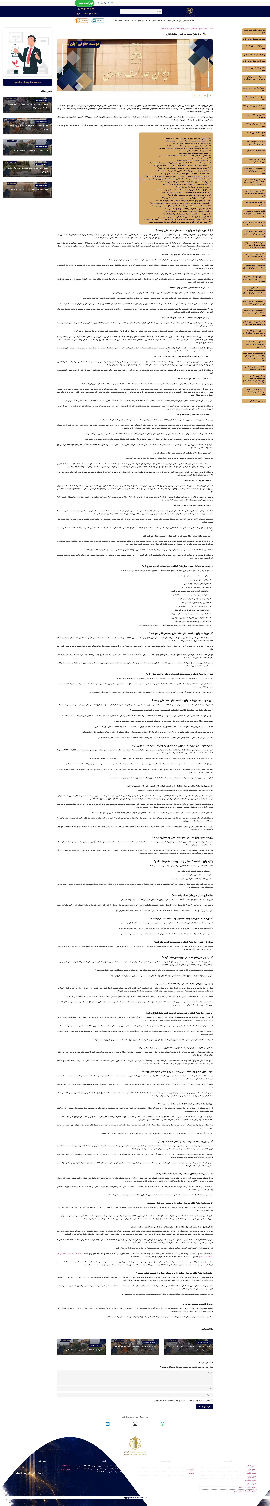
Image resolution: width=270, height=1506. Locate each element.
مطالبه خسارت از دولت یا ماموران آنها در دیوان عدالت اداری (254, 368)
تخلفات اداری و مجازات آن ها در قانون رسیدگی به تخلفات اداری (254, 223)
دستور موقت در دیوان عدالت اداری (255, 46)
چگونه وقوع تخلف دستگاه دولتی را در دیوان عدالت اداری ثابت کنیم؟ (185, 184)
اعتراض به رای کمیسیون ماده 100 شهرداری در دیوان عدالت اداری (254, 302)
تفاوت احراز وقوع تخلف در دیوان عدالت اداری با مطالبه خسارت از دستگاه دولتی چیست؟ (177, 222)
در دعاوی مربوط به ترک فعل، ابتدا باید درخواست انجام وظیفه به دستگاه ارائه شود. (183, 155)
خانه (211, 28)
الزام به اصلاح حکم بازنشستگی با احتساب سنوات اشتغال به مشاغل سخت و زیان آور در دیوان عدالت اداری (254, 291)
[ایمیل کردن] (210, 95)
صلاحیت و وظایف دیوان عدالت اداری (254, 31)
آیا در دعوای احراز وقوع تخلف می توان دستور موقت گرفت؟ (188, 195)
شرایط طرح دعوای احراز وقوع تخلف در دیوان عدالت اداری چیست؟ (187, 138)
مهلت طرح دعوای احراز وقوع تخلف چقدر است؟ (192, 187)
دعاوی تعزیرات (251, 1469)
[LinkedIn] (107, 1424)
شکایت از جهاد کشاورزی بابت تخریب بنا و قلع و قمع (84, 1350)
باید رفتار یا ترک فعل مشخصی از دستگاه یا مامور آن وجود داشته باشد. (187, 141)
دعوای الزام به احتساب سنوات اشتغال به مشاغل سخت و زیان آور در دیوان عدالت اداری (254, 245)
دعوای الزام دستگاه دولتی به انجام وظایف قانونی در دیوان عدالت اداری (255, 344)
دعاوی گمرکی (251, 1466)
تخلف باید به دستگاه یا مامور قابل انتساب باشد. (193, 151)
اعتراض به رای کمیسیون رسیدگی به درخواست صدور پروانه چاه (254, 322)
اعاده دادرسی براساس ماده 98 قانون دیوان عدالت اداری (255, 142)
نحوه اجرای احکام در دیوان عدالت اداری (256, 151)
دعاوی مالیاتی (251, 1484)
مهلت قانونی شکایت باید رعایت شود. (197, 158)
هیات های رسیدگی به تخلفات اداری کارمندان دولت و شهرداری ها (254, 233)
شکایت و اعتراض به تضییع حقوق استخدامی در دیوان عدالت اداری (254, 213)
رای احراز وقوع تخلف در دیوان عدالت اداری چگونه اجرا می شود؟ (187, 208)
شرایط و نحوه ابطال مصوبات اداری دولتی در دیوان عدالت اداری (255, 391)
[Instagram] (112, 3)
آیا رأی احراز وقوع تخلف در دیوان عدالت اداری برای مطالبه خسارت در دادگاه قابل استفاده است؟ (176, 219)
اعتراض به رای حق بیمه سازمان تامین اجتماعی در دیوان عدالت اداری (254, 170)
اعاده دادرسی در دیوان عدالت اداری (255, 124)
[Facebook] (108, 3)
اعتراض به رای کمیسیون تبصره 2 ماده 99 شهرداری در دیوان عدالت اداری (254, 312)
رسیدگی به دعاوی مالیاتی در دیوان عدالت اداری (255, 160)
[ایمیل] (101, 3)
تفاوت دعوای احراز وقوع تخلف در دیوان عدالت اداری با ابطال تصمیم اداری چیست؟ (180, 206)
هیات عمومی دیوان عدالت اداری (254, 39)
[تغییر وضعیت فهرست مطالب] (208, 135)
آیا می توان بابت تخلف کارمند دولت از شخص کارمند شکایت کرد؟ (186, 211)
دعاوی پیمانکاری (250, 1480)
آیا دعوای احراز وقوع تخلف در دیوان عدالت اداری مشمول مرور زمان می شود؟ (183, 216)
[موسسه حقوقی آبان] (189, 11)
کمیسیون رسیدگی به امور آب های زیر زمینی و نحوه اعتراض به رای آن (254, 333)
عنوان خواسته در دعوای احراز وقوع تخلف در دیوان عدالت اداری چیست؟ (184, 173)
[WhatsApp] (98, 3)
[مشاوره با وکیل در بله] (98, 20)
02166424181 (65, 1466)
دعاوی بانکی (251, 1473)
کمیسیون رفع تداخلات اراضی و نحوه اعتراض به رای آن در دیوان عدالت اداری (254, 279)
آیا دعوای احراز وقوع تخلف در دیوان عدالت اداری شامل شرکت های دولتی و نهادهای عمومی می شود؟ (174, 179)
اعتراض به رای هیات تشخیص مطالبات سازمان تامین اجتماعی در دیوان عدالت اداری (254, 182)
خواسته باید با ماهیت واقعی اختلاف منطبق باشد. (193, 153)
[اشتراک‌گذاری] (205, 95)
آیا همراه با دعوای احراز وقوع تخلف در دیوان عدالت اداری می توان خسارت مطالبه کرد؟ (179, 203)
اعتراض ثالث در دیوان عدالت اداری (255, 68)
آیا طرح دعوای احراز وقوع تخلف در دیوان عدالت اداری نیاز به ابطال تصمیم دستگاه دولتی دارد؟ (177, 176)
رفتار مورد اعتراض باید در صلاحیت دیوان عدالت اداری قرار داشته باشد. (186, 146)
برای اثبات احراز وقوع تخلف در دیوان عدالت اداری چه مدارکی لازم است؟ (184, 181)
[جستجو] (122, 11)
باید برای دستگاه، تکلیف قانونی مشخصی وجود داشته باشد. (190, 143)
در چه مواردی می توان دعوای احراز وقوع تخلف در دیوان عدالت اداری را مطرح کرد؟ (181, 165)
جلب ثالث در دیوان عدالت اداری (254, 61)
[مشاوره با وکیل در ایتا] (82, 20)
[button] (165, 20)
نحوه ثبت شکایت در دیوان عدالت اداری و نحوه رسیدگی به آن (254, 79)
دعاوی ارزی (252, 1476)
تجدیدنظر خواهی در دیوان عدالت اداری (253, 107)
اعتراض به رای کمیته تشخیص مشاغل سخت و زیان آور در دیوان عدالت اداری (254, 267)
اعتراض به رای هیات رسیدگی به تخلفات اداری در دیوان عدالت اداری (254, 193)
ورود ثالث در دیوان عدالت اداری (254, 54)
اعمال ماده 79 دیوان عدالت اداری (256, 133)
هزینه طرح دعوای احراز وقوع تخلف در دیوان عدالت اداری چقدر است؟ (185, 192)
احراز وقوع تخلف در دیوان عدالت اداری (254, 89)
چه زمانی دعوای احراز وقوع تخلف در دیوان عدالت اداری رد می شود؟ (185, 197)
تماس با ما (190, 1469)
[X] (105, 3)
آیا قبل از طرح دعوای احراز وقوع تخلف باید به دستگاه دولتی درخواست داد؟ (183, 189)
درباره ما (191, 1473)
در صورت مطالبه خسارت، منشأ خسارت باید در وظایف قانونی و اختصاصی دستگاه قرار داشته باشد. (178, 163)
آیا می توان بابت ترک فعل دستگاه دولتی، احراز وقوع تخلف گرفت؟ (186, 214)
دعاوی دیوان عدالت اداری (198, 28)
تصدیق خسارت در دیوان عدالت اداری (254, 98)
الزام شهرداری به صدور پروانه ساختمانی (255, 203)
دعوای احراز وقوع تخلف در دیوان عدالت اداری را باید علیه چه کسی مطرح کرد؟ (182, 170)
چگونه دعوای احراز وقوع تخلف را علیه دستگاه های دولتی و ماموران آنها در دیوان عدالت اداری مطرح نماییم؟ (254, 379)
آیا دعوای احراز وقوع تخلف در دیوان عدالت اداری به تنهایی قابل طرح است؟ (183, 168)
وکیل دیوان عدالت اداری (257, 400)
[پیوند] (86, 11)
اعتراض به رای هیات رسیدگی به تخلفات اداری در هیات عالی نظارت (254, 256)
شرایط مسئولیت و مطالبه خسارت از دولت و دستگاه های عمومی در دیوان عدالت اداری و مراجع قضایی (254, 357)
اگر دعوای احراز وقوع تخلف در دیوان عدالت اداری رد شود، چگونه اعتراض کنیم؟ (182, 200)
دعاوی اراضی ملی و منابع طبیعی (245, 1491)
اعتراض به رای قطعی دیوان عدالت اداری (256, 115)
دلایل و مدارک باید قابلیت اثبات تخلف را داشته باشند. (192, 160)
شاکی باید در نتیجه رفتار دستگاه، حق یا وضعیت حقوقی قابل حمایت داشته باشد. (183, 148)
